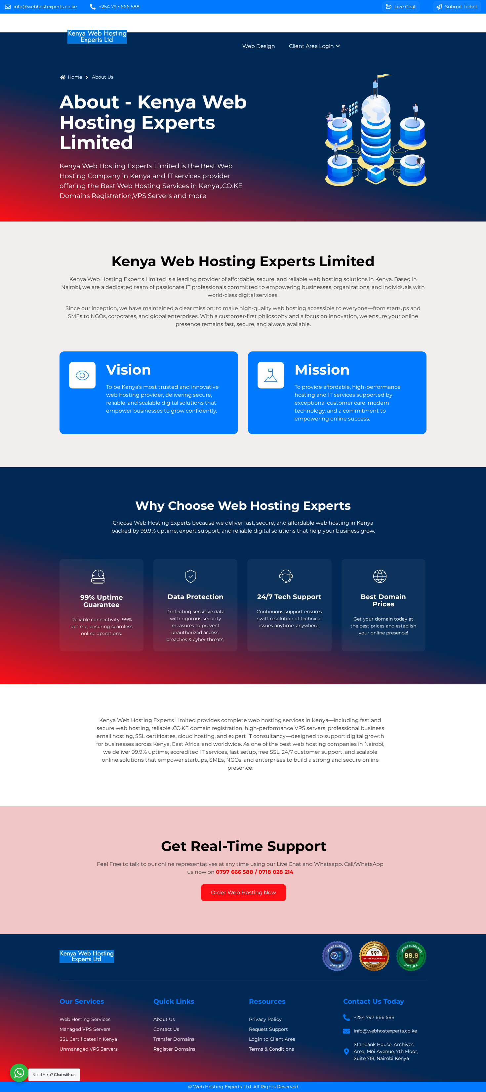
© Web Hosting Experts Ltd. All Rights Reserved (243, 1087)
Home (198, 27)
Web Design (258, 46)
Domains (281, 27)
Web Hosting (237, 27)
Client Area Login (312, 46)
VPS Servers (322, 27)
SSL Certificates (372, 27)
